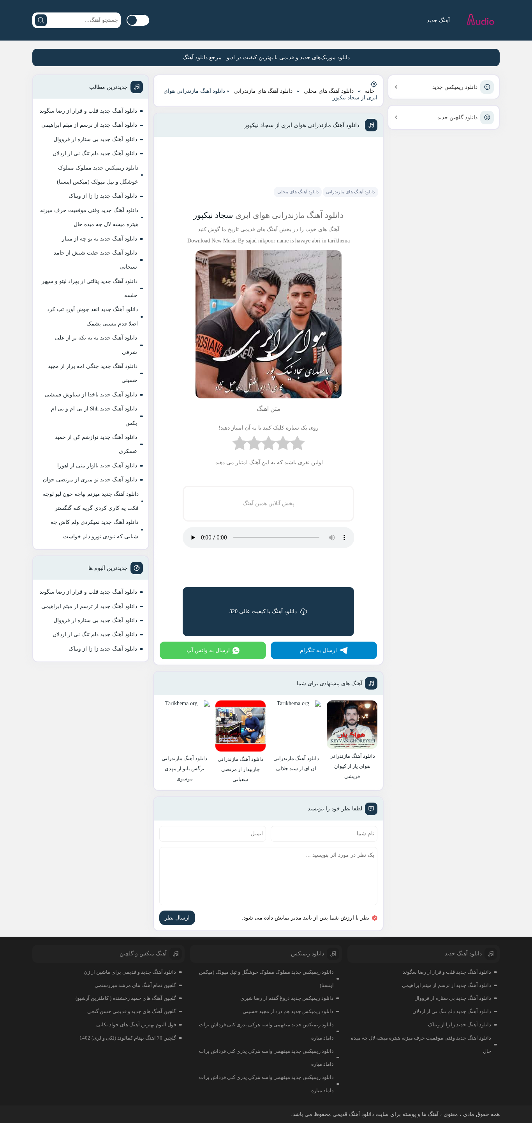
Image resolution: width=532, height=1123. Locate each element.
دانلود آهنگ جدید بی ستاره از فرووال (95, 139)
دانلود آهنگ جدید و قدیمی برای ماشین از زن (130, 972)
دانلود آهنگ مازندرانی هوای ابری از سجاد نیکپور (301, 125)
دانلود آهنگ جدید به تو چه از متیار (99, 239)
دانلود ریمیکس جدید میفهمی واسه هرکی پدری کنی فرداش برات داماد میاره (266, 1031)
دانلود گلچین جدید (457, 117)
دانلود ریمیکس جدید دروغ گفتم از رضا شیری (286, 998)
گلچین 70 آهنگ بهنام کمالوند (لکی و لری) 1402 (127, 1038)
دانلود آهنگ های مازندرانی (263, 91)
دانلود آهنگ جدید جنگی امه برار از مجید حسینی (92, 373)
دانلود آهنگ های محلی (329, 91)
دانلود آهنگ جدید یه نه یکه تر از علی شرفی (96, 345)
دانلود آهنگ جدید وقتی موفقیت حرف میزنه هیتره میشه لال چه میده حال (89, 217)
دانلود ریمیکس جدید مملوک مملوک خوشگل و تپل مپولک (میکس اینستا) (97, 175)
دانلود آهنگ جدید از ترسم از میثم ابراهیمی (89, 125)
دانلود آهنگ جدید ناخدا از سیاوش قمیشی (91, 395)
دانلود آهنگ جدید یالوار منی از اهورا (97, 466)
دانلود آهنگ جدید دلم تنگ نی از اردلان (95, 153)
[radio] (297, 445)
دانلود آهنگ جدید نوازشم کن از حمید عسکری (96, 444)
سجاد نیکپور (213, 215)
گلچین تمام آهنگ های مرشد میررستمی (135, 985)
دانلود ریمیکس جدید (454, 87)
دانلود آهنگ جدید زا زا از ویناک (103, 196)
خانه (370, 91)
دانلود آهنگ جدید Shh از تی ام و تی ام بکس (94, 416)
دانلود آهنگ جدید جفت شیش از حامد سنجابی (95, 260)
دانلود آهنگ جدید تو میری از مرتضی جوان (90, 480)
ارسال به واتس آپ (208, 650)
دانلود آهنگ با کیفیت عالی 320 (263, 611)
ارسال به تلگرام (318, 650)
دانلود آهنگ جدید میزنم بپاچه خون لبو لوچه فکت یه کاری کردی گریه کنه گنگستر (91, 501)
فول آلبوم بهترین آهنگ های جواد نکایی (136, 1025)
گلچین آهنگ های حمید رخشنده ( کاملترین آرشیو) (126, 998)
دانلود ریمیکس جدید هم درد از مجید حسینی (288, 1011)
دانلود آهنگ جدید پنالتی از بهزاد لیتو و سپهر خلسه (89, 288)
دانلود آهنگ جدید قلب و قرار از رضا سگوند (88, 111)
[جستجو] (41, 20)
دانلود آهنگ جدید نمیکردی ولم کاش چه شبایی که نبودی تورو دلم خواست (94, 529)
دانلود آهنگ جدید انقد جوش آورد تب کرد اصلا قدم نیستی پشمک (92, 316)
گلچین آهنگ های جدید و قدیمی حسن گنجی (131, 1011)
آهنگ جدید (438, 20)
